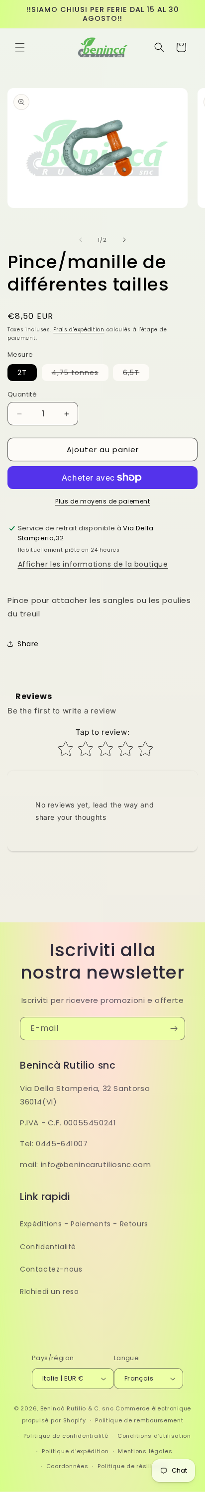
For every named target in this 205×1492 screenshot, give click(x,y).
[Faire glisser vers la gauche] (81, 240)
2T (22, 373)
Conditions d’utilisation (154, 1436)
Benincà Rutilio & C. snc (77, 1408)
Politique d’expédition (75, 1451)
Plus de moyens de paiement (102, 501)
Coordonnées (67, 1466)
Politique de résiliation (133, 1466)
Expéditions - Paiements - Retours (84, 1224)
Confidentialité (48, 1247)
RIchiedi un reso (49, 1291)
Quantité (22, 394)
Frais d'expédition (78, 329)
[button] (20, 47)
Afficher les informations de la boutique (93, 564)
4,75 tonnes (80, 374)
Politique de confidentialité (65, 1436)
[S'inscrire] (174, 1028)
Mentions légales (145, 1451)
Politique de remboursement (139, 1420)
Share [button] (28, 644)
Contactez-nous (51, 1269)
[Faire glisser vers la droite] (124, 240)
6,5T (136, 374)
